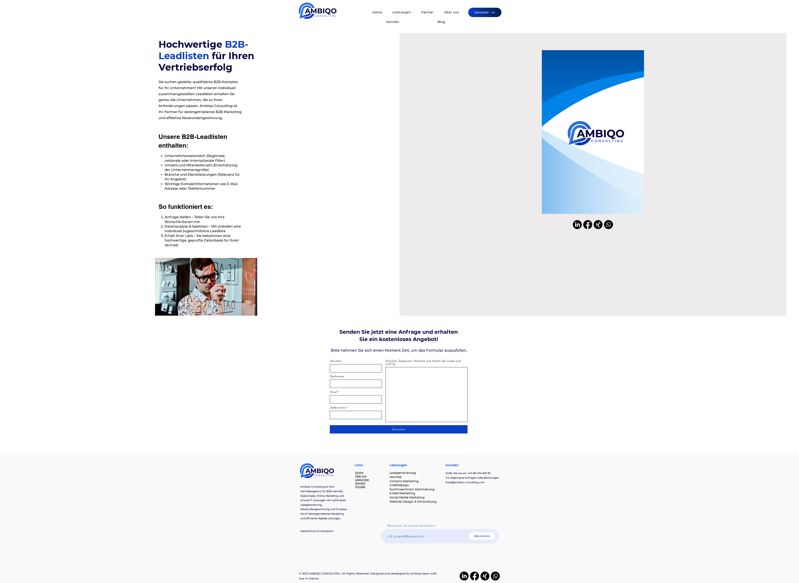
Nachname (337, 376)
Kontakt (360, 486)
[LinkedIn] (577, 224)
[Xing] (598, 224)
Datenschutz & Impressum (317, 531)
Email (333, 391)
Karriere (360, 483)
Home (359, 472)
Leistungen (362, 479)
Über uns (360, 476)
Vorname (335, 360)
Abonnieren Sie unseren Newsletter (410, 525)
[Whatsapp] (608, 224)
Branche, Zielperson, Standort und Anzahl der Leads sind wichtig (423, 362)
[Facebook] (587, 224)
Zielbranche (337, 407)
